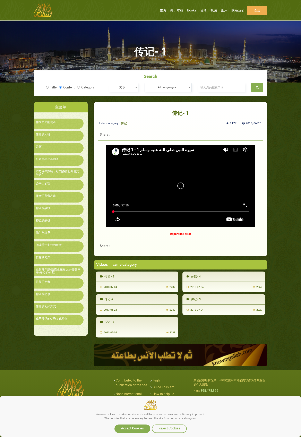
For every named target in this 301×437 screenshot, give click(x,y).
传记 (124, 123)
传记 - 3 (195, 299)
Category (87, 87)
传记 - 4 (195, 276)
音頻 (39, 146)
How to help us (163, 394)
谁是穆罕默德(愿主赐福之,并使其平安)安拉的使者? (58, 271)
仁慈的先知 (43, 257)
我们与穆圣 (43, 232)
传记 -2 (108, 299)
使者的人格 (43, 134)
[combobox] (123, 87)
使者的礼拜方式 (46, 306)
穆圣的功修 (43, 294)
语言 (257, 10)
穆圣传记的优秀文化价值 (51, 318)
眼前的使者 (43, 281)
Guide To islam (163, 387)
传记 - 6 (109, 322)
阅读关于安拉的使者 (49, 245)
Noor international (129, 394)
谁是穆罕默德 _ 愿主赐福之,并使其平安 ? (57, 173)
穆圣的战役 (43, 208)
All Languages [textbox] (167, 87)
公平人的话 (43, 183)
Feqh (156, 380)
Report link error (180, 233)
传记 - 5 (109, 276)
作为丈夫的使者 (46, 122)
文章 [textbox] (122, 87)
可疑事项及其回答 (47, 159)
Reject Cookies (169, 428)
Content (69, 87)
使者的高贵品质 (46, 195)
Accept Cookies (132, 428)
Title (53, 87)
